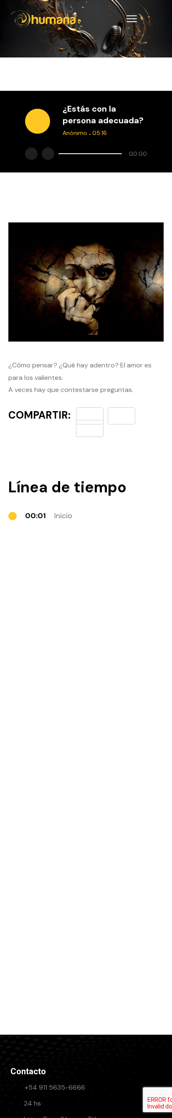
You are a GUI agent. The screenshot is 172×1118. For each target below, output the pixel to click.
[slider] (90, 153)
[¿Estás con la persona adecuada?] (90, 428)
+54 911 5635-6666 (55, 1087)
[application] (100, 153)
